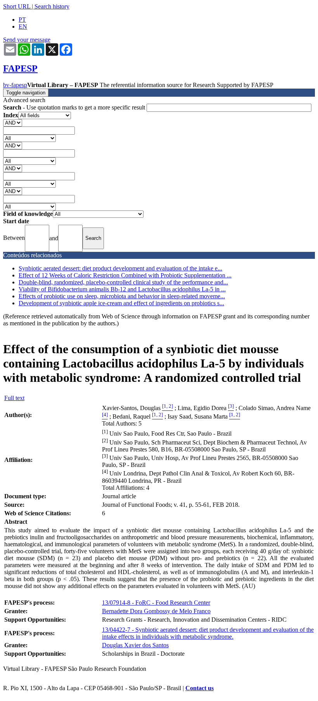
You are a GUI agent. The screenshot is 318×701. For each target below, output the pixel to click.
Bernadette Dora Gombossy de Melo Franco (156, 611)
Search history (52, 6)
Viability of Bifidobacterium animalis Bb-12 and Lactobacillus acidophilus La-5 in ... (122, 289)
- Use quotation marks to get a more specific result (75, 107)
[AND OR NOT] (12, 122)
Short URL (16, 6)
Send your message (26, 39)
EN (23, 26)
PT (22, 19)
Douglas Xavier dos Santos (135, 645)
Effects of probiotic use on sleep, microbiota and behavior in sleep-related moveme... (122, 296)
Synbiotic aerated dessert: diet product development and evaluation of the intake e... (120, 268)
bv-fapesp (15, 85)
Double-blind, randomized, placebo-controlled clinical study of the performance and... (123, 282)
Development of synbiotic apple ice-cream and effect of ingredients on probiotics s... (121, 303)
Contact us (199, 688)
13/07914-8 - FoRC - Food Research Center (156, 602)
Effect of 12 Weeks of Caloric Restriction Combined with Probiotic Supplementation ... (125, 275)
